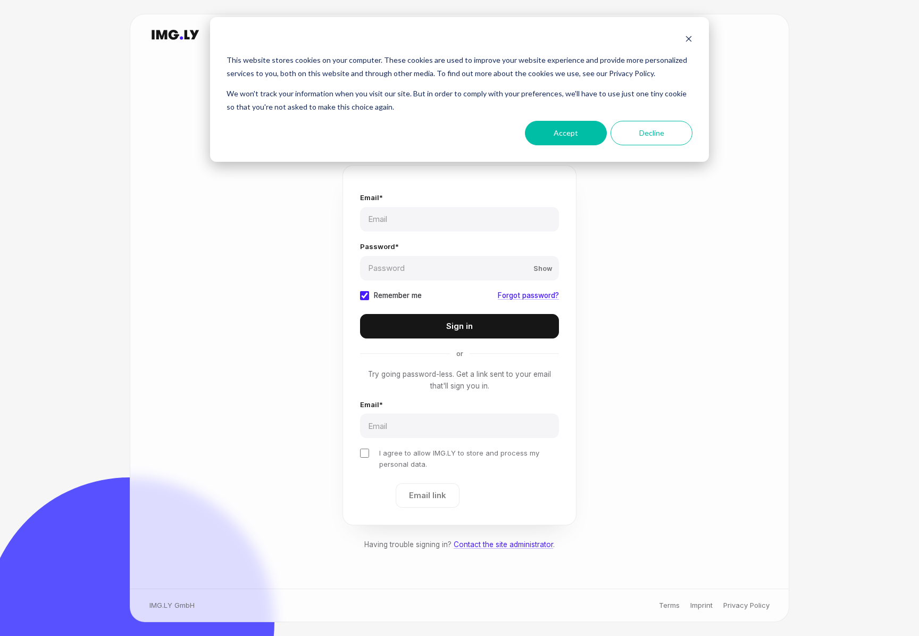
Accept (566, 132)
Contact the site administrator (503, 544)
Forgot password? (528, 295)
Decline (651, 132)
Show (542, 268)
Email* (371, 197)
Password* (379, 246)
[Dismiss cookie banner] (688, 40)
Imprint (701, 605)
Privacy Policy (746, 605)
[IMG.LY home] (174, 34)
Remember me (398, 295)
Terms (669, 605)
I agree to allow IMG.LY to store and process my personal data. (459, 458)
